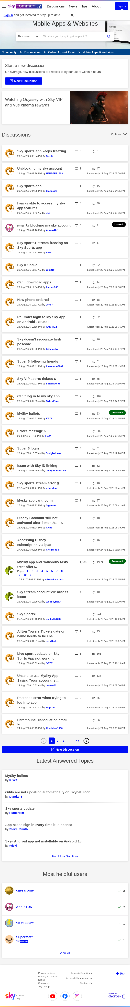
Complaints (44, 983)
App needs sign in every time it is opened (38, 825)
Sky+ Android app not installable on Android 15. (43, 841)
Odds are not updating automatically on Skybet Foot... (49, 792)
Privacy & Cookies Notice (48, 978)
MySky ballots (28, 413)
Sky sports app (29, 186)
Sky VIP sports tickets (35, 379)
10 (25, 574)
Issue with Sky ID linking (37, 465)
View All (65, 953)
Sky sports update (20, 808)
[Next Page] (86, 741)
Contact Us (86, 983)
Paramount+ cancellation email (42, 720)
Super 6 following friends (37, 361)
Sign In (122, 6)
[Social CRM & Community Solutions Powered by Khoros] (116, 996)
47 (77, 740)
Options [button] (116, 134)
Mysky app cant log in (35, 500)
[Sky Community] (25, 6)
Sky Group (44, 986)
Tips (84, 6)
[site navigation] (4, 6)
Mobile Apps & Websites (65, 23)
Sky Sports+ (27, 614)
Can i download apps (34, 282)
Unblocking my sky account (39, 168)
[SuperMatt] (20, 943)
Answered (117, 412)
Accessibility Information (79, 978)
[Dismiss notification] (72, 15)
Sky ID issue (27, 265)
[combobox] (73, 36)
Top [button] (122, 973)
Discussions (56, 6)
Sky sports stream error (37, 483)
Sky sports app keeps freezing (41, 151)
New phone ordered (33, 300)
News (73, 6)
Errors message (30, 431)
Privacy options (46, 973)
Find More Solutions (65, 856)
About (96, 6)
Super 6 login (28, 448)
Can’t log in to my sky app (38, 396)
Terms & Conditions (81, 973)
